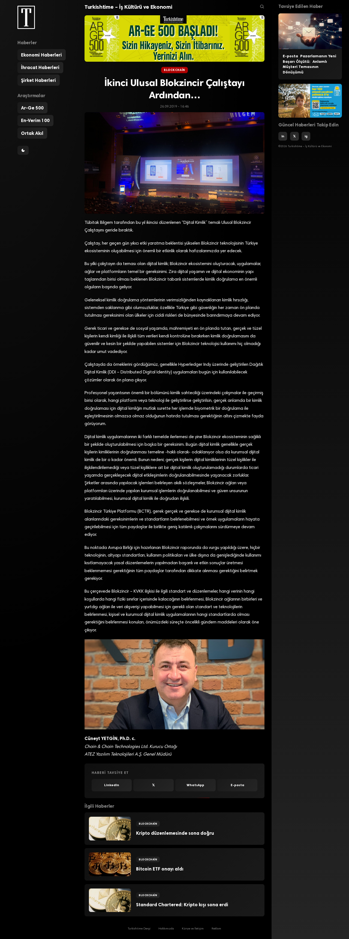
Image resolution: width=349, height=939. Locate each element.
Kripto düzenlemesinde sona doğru (175, 833)
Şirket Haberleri (38, 80)
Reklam (216, 928)
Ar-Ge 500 (32, 108)
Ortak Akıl (32, 133)
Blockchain (174, 70)
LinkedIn (111, 785)
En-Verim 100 (35, 120)
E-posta (237, 785)
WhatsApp (195, 785)
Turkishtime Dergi (139, 928)
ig (306, 136)
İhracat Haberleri (40, 67)
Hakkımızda (166, 928)
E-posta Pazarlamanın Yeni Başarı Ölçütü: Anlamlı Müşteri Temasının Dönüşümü (309, 64)
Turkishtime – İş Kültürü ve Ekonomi (128, 7)
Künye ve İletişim (193, 928)
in (282, 136)
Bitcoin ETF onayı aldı (159, 869)
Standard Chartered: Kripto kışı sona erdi (182, 904)
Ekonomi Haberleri (41, 55)
